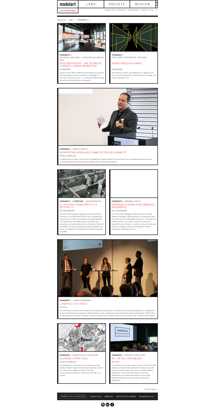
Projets (117, 4)
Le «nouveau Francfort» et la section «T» (78, 206)
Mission (142, 4)
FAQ (152, 10)
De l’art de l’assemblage (127, 358)
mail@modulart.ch (146, 396)
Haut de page (150, 389)
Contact (144, 10)
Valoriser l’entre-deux (74, 358)
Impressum (109, 396)
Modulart (61, 20)
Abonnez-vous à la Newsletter (73, 396)
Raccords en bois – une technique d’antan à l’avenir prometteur (81, 64)
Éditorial (122, 10)
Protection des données (126, 396)
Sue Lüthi (63, 307)
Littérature (78, 201)
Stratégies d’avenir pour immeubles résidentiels (133, 206)
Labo (91, 4)
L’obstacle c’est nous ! (74, 303)
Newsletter (110, 10)
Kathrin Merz (65, 69)
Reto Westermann (67, 211)
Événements (83, 20)
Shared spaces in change (127, 63)
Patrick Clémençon (68, 156)
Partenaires (133, 10)
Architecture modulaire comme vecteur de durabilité (93, 152)
